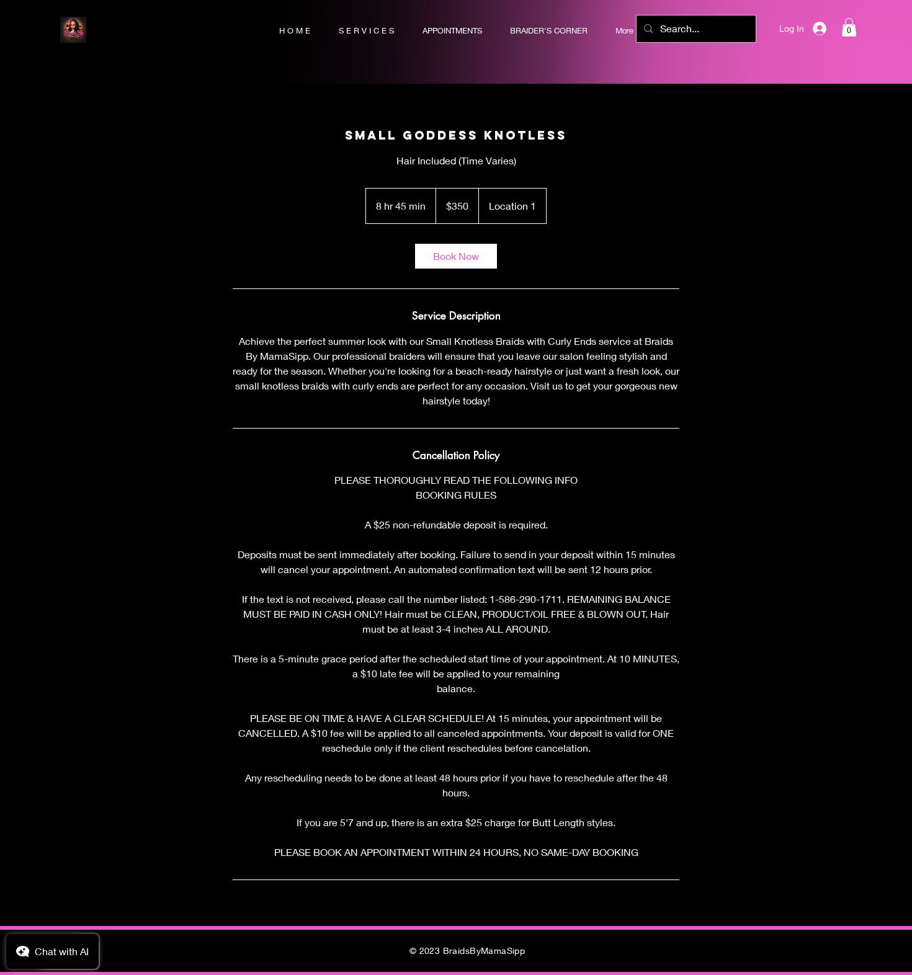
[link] (456, 256)
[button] (849, 27)
